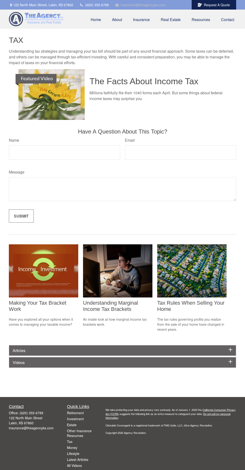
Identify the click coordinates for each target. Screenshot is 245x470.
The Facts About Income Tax (143, 81)
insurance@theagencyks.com (143, 4)
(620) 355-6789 (97, 4)
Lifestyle (73, 453)
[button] (96, 19)
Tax (69, 441)
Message (16, 172)
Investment (75, 418)
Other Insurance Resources (79, 433)
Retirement (75, 412)
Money (72, 447)
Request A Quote (217, 4)
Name (14, 140)
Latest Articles (77, 459)
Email (130, 140)
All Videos (74, 465)
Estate (72, 424)
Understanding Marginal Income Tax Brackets (110, 306)
